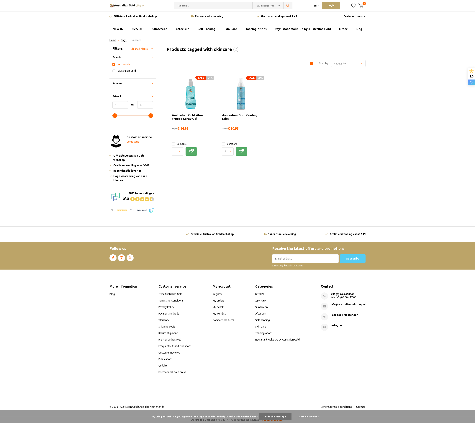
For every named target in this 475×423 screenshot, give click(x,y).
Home (112, 40)
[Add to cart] (191, 151)
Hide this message (275, 416)
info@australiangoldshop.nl (348, 304)
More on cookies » (309, 416)
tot (131, 104)
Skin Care (230, 29)
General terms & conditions (336, 406)
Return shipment (168, 333)
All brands (124, 64)
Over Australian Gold (170, 294)
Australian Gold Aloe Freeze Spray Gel (187, 116)
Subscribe (352, 258)
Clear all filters (139, 48)
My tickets (219, 307)
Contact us (133, 141)
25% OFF (138, 29)
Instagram (121, 257)
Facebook (113, 257)
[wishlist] (353, 5)
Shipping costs (166, 326)
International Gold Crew (172, 372)
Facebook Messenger (344, 314)
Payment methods (168, 313)
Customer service (354, 16)
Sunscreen (159, 29)
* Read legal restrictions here (287, 265)
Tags (124, 40)
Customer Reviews (169, 352)
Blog (359, 29)
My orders (218, 300)
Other (343, 29)
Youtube (130, 257)
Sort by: (324, 63)
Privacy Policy (166, 307)
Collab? (162, 365)
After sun (182, 29)
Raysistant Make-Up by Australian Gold (303, 29)
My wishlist (219, 313)
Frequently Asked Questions (174, 346)
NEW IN (118, 29)
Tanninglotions (256, 29)
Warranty (163, 320)
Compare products (223, 320)
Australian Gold (127, 70)
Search (288, 5)
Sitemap (361, 406)
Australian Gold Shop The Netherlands (142, 406)
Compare (182, 143)
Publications (165, 359)
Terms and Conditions (171, 300)
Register (217, 294)
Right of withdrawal (169, 339)
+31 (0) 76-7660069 (342, 294)
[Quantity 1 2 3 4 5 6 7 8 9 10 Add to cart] (190, 151)
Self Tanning (206, 29)
